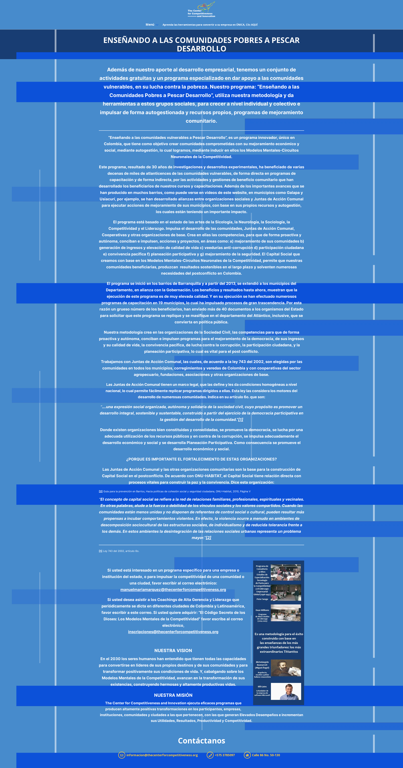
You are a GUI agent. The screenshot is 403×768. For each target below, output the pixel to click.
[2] (101, 491)
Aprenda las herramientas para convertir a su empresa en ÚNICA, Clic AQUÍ (210, 24)
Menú (150, 24)
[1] (100, 551)
